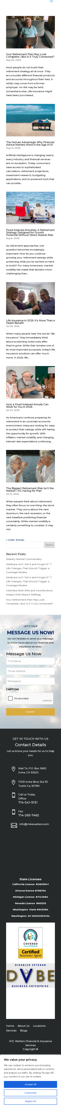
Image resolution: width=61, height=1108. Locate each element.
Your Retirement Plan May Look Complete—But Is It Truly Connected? (30, 55)
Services (11, 1031)
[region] (30, 1081)
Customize (31, 1092)
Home (10, 1026)
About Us (24, 1026)
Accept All (30, 1084)
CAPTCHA (12, 689)
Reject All (30, 1101)
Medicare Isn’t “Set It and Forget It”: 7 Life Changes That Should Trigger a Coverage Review (28, 568)
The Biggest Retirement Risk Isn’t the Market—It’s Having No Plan (30, 489)
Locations (39, 1026)
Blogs (23, 1031)
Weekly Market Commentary (24, 559)
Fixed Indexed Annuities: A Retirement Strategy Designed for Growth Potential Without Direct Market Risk (30, 233)
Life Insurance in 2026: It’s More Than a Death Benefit (30, 321)
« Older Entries (15, 539)
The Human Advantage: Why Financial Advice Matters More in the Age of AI (30, 143)
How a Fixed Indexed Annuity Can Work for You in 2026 (27, 405)
